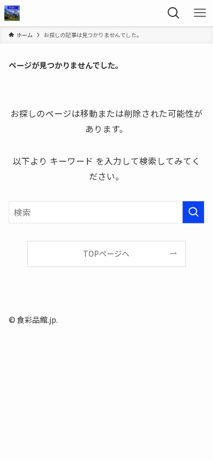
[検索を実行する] (193, 212)
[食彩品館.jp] (12, 13)
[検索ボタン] (174, 13)
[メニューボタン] (200, 13)
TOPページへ (106, 253)
